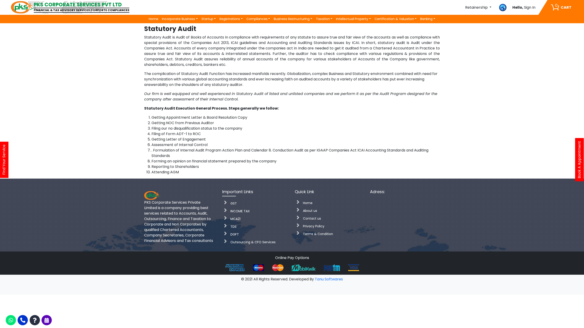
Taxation (323, 19)
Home (153, 19)
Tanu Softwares (329, 279)
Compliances (257, 19)
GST (233, 203)
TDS (233, 226)
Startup (207, 19)
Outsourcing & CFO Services (253, 242)
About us (310, 210)
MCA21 (235, 219)
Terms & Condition (318, 234)
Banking (426, 19)
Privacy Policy (313, 226)
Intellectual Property (352, 19)
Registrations (229, 19)
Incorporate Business (178, 19)
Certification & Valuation (394, 19)
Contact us (312, 218)
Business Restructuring (292, 19)
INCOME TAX (240, 211)
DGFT (234, 234)
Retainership (477, 7)
